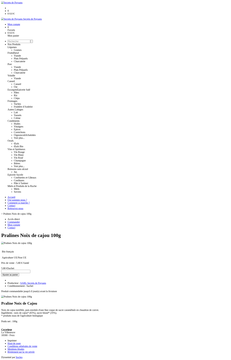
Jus (15, 172)
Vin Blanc (19, 155)
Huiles (17, 123)
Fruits (10, 52)
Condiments (13, 121)
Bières (17, 163)
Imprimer (12, 340)
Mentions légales (16, 349)
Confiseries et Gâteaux (25, 177)
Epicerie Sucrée (15, 174)
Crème (17, 118)
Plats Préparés (21, 58)
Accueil (11, 197)
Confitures (19, 180)
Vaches (17, 104)
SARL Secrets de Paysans (33, 283)
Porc (10, 64)
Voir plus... (19, 138)
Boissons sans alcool (18, 169)
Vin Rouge (19, 152)
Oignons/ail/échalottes (25, 135)
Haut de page (14, 343)
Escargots (12, 89)
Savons (17, 191)
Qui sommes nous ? (17, 200)
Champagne (20, 160)
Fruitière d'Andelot (23, 106)
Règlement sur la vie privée (21, 352)
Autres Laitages (15, 109)
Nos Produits (14, 44)
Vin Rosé (18, 157)
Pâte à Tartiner (21, 183)
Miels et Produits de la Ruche (22, 186)
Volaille (11, 75)
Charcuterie (19, 61)
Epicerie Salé (23, 89)
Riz (15, 95)
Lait (16, 112)
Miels (16, 189)
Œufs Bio (18, 146)
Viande (17, 55)
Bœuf (16, 52)
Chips (17, 98)
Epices (17, 129)
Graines (18, 50)
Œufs (16, 143)
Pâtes (16, 92)
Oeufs (11, 140)
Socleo (19, 357)
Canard (11, 81)
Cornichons (19, 132)
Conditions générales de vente (22, 346)
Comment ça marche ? (19, 202)
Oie (15, 87)
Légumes (12, 47)
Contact (11, 205)
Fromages (12, 101)
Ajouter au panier (10, 275)
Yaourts (17, 115)
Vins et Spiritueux (16, 149)
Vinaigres (18, 126)
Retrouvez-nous (15, 208)
